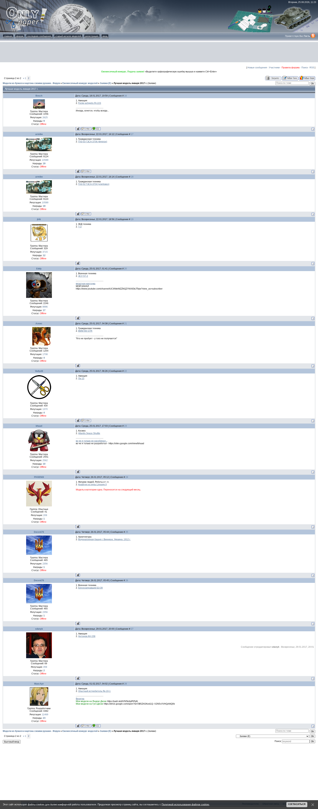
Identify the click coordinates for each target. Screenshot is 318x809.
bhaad (39, 426)
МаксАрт (39, 683)
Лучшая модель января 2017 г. (130, 83)
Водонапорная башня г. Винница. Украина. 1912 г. (104, 539)
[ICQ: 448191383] (96, 725)
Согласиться (296, 804)
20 (125, 268)
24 (127, 477)
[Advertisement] (159, 52)
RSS (312, 67)
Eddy (39, 268)
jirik (39, 219)
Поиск (304, 67)
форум (19, 36)
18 (132, 177)
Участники (274, 67)
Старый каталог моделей (68, 36)
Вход (105, 36)
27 (132, 629)
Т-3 (80, 226)
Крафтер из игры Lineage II (92, 484)
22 (125, 371)
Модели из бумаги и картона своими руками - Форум (31, 83)
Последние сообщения (39, 36)
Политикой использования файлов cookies (185, 804)
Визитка (80, 698)
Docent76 (39, 532)
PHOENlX (39, 477)
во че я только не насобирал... (91, 441)
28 (125, 683)
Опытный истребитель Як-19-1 (94, 691)
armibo (39, 134)
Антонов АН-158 (86, 636)
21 (125, 323)
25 (127, 532)
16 (125, 95)
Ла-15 (81, 378)
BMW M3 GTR (85, 331)
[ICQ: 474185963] (96, 128)
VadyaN (39, 371)
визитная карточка (85, 283)
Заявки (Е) (105, 83)
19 (132, 219)
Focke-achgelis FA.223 (89, 103)
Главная (8, 36)
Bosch (39, 95)
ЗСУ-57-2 (83, 276)
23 (125, 426)
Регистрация (91, 36)
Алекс (39, 323)
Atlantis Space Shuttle (89, 433)
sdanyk (39, 629)
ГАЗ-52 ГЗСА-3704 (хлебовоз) (93, 184)
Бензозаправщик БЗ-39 (90, 588)
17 (132, 134)
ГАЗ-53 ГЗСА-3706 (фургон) (92, 141)
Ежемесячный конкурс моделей (80, 83)
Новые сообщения (257, 67)
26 (127, 580)
